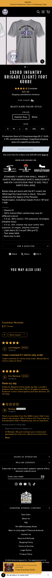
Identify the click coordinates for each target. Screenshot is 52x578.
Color (26, 112)
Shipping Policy (26, 542)
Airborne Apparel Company (25, 508)
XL (26, 129)
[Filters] (4, 335)
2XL (34, 129)
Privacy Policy (26, 554)
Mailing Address (25, 462)
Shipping (15, 94)
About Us (26, 518)
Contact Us (26, 534)
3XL (43, 129)
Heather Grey (21, 117)
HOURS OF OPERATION (25, 457)
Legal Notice (26, 550)
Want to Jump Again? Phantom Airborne (26, 530)
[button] (21, 88)
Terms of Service (26, 546)
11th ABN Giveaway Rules (26, 526)
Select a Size (26, 149)
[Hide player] (48, 575)
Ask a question (26, 246)
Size (26, 124)
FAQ (26, 522)
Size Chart (26, 514)
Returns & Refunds (26, 538)
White (34, 117)
